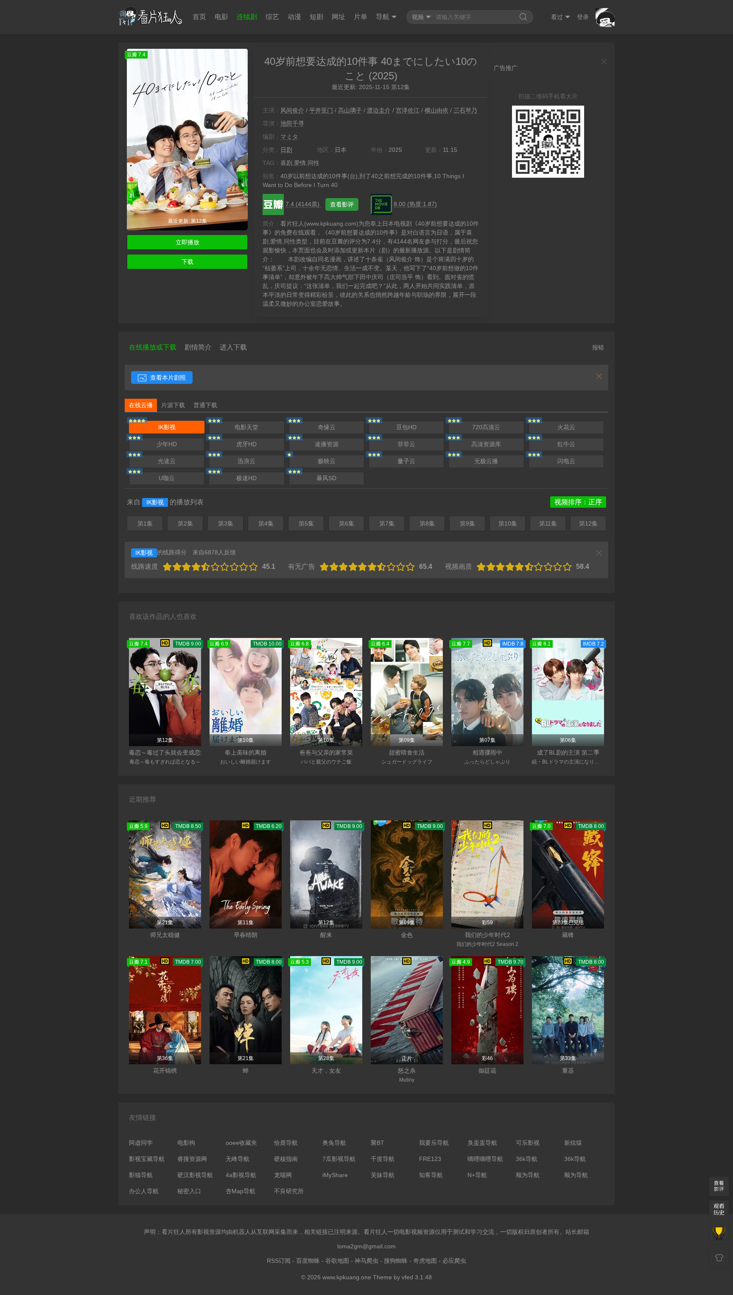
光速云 (167, 461)
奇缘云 (327, 427)
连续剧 (247, 16)
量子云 (406, 461)
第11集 (548, 523)
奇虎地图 (425, 1260)
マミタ (289, 136)
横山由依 (436, 110)
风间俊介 (292, 110)
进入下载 (233, 347)
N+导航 (477, 1175)
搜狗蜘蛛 (396, 1260)
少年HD (167, 444)
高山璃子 (350, 110)
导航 (382, 16)
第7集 (386, 523)
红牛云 (566, 444)
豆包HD (406, 427)
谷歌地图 (337, 1260)
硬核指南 (286, 1158)
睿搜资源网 (192, 1158)
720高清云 (486, 427)
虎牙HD (246, 444)
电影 (221, 16)
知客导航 (431, 1175)
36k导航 (526, 1158)
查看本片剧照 (167, 377)
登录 (583, 17)
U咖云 (167, 478)
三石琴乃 (465, 110)
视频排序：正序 (578, 502)
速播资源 (327, 444)
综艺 (272, 16)
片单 (360, 16)
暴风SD (326, 478)
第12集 (588, 523)
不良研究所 (289, 1191)
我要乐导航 (434, 1142)
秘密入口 (189, 1191)
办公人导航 (144, 1191)
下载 (187, 261)
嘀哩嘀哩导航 (485, 1158)
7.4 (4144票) (303, 204)
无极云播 (486, 461)
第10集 (507, 523)
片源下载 (173, 405)
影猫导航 (141, 1175)
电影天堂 (246, 427)
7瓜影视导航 (338, 1158)
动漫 (294, 16)
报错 (598, 347)
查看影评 (342, 204)
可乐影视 (528, 1142)
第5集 (306, 523)
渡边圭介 (379, 110)
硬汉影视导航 (195, 1175)
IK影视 (167, 427)
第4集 (266, 523)
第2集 (185, 523)
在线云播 (141, 405)
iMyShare (335, 1175)
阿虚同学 (141, 1142)
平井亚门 (321, 110)
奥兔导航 (334, 1142)
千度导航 (382, 1158)
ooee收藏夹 (241, 1142)
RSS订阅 (279, 1260)
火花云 (566, 427)
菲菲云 (406, 444)
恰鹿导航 (286, 1142)
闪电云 (566, 461)
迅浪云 (246, 461)
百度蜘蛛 (308, 1260)
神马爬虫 (366, 1260)
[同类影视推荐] (719, 1234)
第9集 (467, 523)
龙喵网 (283, 1175)
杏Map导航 (240, 1191)
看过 (557, 17)
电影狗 (186, 1142)
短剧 (316, 16)
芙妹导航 (382, 1175)
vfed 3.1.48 (417, 1277)
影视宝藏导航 (147, 1158)
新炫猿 (573, 1142)
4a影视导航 (241, 1175)
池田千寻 (292, 123)
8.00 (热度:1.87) (415, 204)
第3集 (225, 523)
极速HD (246, 478)
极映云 (327, 461)
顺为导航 (528, 1175)
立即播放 (187, 242)
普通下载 (205, 405)
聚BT (377, 1142)
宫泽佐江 (408, 110)
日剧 (286, 149)
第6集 (346, 523)
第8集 (427, 523)
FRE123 (430, 1158)
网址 (338, 16)
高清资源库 (486, 444)
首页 (199, 16)
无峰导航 (237, 1158)
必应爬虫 (454, 1260)
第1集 (145, 523)
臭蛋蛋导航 (482, 1142)
